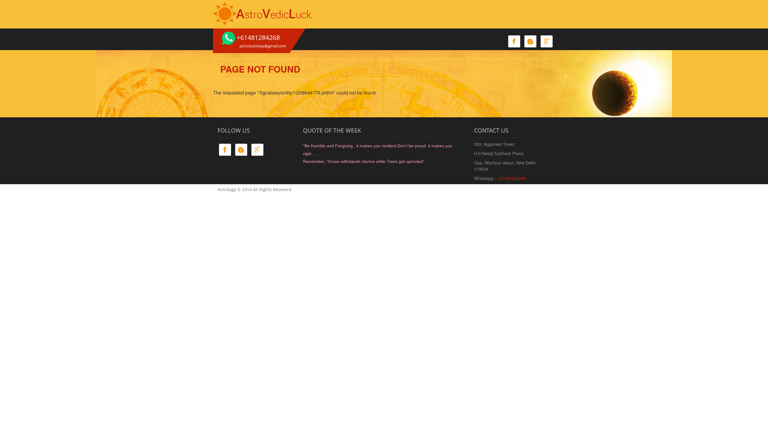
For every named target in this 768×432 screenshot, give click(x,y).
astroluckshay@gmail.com (262, 46)
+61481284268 (511, 178)
